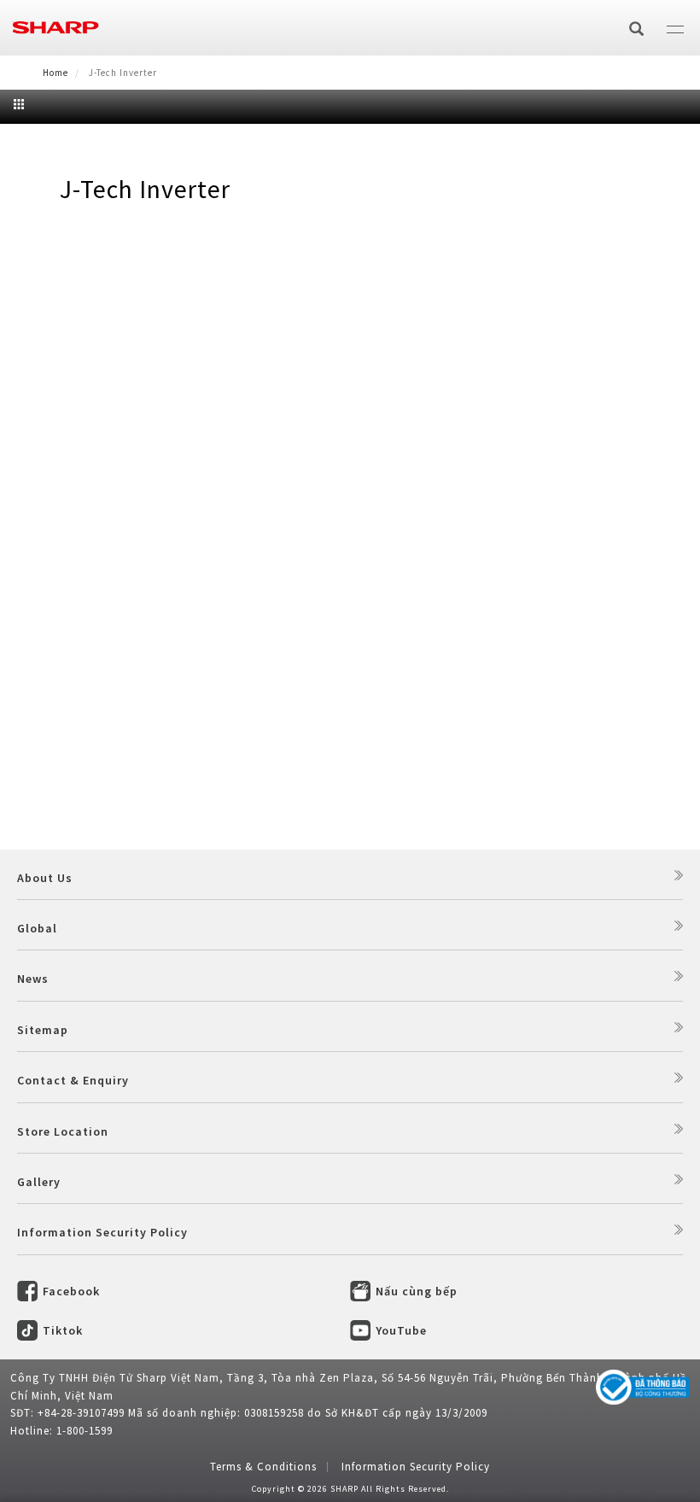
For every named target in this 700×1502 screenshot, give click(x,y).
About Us (45, 877)
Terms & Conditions (263, 1466)
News (33, 978)
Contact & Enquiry (73, 1080)
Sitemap (42, 1029)
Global (37, 928)
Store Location (62, 1131)
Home (55, 73)
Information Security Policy (102, 1232)
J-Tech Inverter (145, 188)
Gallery (39, 1181)
